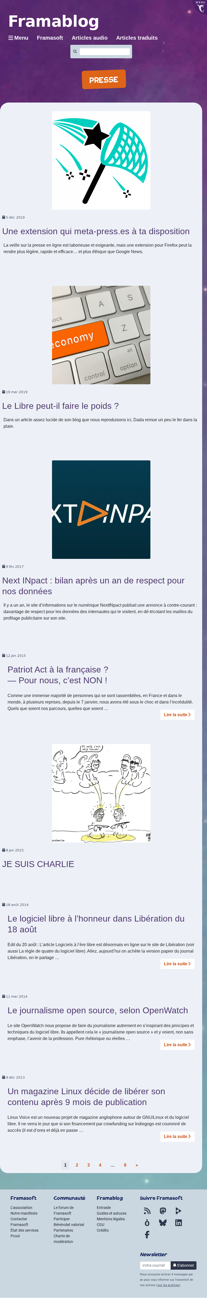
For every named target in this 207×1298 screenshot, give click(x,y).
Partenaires (63, 1230)
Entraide (104, 1207)
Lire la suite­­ (175, 714)
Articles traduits (137, 38)
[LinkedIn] (178, 1226)
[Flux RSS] (147, 1214)
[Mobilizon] (147, 1226)
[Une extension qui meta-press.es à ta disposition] (101, 162)
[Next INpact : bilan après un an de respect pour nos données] (101, 511)
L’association (21, 1207)
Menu (21, 38)
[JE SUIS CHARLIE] (101, 795)
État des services (25, 1230)
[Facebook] (147, 1238)
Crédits (103, 1230)
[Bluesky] (163, 1226)
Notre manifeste (24, 1213)
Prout (15, 1236)
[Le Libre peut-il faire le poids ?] (101, 337)
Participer (62, 1219)
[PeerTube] (178, 1214)
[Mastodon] (163, 1214)
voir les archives (168, 1285)
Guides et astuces (111, 1213)
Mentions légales (111, 1219)
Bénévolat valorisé (69, 1224)
